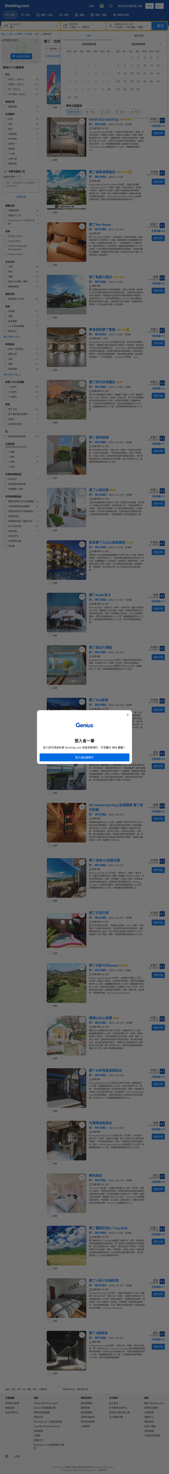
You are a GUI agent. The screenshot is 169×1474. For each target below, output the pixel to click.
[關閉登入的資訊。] (128, 715)
